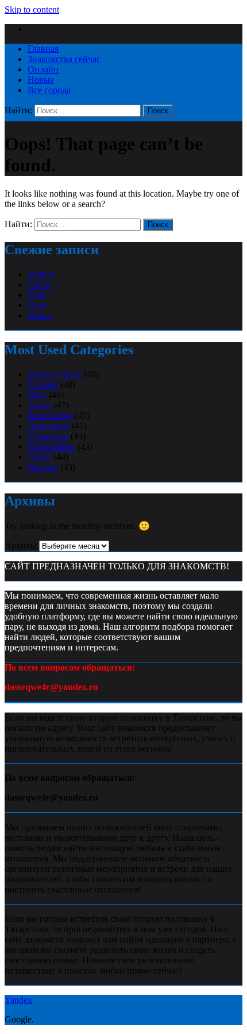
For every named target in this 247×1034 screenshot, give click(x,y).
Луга (37, 395)
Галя (36, 305)
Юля (36, 295)
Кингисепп (50, 415)
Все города (49, 90)
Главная (43, 48)
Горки (39, 457)
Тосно (39, 405)
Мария (40, 274)
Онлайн (43, 69)
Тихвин (43, 384)
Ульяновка (48, 436)
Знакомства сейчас (64, 59)
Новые (41, 80)
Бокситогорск (55, 374)
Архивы (21, 545)
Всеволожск (51, 446)
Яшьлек (43, 467)
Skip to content (32, 9)
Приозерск (49, 426)
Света (39, 284)
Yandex (18, 1000)
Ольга (39, 315)
